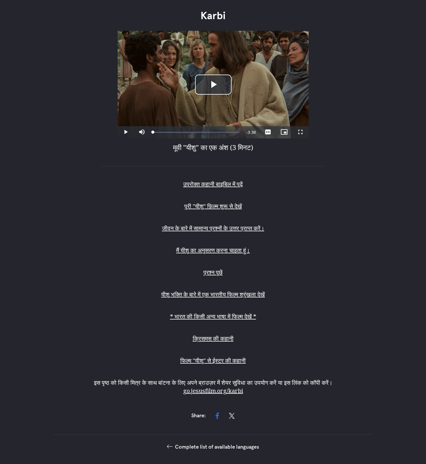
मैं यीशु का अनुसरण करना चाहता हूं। (213, 250)
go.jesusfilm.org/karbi (213, 391)
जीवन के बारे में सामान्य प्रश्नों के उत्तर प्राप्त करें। (213, 228)
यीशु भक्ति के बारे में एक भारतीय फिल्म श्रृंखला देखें (213, 294)
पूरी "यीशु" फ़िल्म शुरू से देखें (213, 206)
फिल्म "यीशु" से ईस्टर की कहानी (213, 360)
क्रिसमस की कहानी (213, 338)
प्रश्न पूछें (213, 272)
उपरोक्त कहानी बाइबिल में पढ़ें (213, 184)
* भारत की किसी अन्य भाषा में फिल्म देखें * (213, 316)
